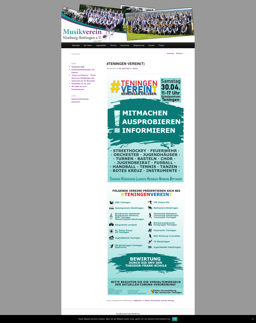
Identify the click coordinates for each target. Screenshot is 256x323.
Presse (161, 45)
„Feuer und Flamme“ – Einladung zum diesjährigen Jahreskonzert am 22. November (83, 78)
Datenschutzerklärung (79, 99)
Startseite (76, 45)
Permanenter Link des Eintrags (162, 300)
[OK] (252, 319)
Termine (113, 45)
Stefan (135, 68)
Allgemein (137, 300)
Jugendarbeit (101, 45)
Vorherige (169, 53)
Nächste (180, 53)
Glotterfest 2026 (77, 66)
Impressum (75, 102)
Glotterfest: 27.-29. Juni (81, 83)
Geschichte (124, 45)
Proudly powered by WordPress (128, 313)
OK (174, 319)
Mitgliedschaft (138, 45)
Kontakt (151, 45)
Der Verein (88, 45)
